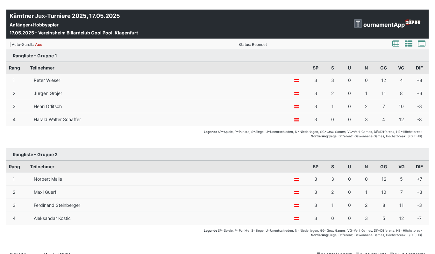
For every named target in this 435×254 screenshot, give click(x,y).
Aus (38, 44)
